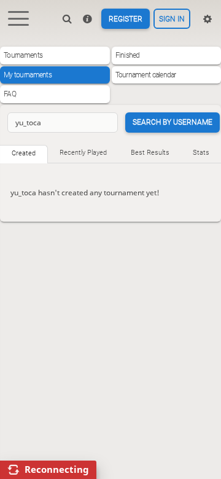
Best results (150, 153)
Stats (201, 153)
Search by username (172, 122)
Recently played (83, 153)
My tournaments (28, 75)
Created (24, 153)
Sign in (172, 19)
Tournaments (23, 55)
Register (125, 19)
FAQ (10, 94)
